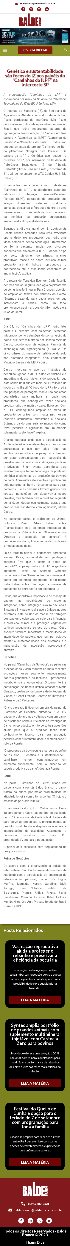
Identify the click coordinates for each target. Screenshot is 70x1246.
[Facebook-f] (23, 9)
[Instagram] (31, 9)
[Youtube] (47, 9)
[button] (65, 49)
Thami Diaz (35, 1242)
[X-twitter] (39, 9)
